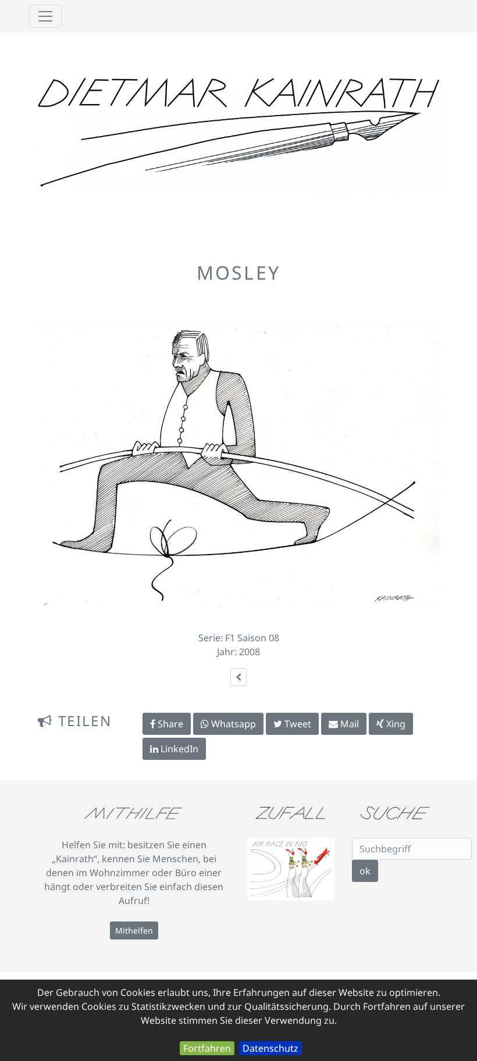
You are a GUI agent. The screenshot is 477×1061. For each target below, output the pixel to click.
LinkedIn (178, 748)
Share (169, 723)
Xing (394, 723)
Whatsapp (232, 723)
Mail (348, 723)
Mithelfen (134, 930)
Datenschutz (270, 1048)
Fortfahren (207, 1048)
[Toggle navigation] (45, 16)
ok (365, 870)
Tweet (296, 723)
